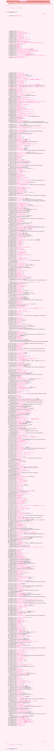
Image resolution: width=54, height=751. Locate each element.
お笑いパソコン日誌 (20, 332)
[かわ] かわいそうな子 (21, 180)
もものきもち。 (20, 659)
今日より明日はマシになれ (22, 675)
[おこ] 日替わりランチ (21, 598)
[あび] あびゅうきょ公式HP (22, 76)
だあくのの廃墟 (20, 565)
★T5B (18, 172)
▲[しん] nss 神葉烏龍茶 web (22, 593)
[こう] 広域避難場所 (20, 590)
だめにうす (19, 584)
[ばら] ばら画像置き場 (21, 184)
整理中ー (18, 573)
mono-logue (19, 614)
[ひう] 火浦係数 (20, 630)
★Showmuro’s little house (21, 696)
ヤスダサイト (19, 295)
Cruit (18, 269)
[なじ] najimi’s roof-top (21, 139)
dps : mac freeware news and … (22, 493)
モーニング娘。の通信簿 (21, 480)
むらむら (18, 451)
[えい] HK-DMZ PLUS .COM (22, 670)
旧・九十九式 (19, 695)
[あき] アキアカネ (20, 192)
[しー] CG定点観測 (20, 286)
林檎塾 (18, 46)
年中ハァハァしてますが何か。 (23, 381)
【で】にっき (19, 288)
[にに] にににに (20, 200)
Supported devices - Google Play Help (23, 48)
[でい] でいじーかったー (21, 393)
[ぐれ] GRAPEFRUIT (21, 560)
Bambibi (18, 302)
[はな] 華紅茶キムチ (20, 266)
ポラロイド (19, 488)
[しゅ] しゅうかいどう (21, 390)
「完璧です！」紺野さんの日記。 (23, 640)
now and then (19, 77)
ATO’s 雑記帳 (19, 38)
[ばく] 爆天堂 (19, 596)
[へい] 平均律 (19, 218)
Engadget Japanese (20, 333)
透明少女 (18, 15)
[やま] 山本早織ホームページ (22, 204)
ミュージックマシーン (21, 310)
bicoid (18, 534)
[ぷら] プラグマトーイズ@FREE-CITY (24, 92)
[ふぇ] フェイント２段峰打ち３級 (23, 605)
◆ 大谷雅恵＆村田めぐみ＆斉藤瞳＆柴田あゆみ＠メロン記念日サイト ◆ (30, 101)
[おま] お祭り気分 (20, 166)
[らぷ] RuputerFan (20, 108)
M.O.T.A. (18, 690)
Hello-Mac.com (19, 494)
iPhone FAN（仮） (20, 207)
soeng (18, 676)
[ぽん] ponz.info (20, 439)
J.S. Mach (18, 114)
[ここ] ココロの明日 (20, 717)
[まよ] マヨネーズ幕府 (21, 339)
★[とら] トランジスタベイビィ (23, 578)
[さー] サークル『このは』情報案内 (23, 54)
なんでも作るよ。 (20, 613)
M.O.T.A (18, 668)
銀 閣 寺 (18, 521)
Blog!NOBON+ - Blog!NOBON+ (22, 33)
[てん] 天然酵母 (20, 259)
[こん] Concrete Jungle (21, 688)
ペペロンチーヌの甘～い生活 (22, 508)
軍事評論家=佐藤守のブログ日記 (23, 187)
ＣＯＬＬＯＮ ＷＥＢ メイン (22, 94)
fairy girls (18, 314)
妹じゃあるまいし (20, 723)
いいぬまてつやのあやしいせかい (23, 53)
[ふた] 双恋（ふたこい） (21, 232)
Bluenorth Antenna (7, 5)
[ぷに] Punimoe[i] (20, 315)
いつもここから (20, 371)
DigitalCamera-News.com (21, 285)
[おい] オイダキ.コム (21, 145)
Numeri (18, 608)
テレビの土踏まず (20, 479)
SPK (17, 392)
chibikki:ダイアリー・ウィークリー (23, 443)
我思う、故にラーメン (21, 477)
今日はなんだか (20, 724)
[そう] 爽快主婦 (20, 329)
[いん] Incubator (20, 536)
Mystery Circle (19, 669)
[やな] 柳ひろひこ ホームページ (23, 577)
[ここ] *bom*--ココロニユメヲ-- (23, 458)
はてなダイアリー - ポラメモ (22, 454)
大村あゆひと (19, 377)
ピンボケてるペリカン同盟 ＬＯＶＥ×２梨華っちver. (27, 437)
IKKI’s (18, 592)
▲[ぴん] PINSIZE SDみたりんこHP (23, 378)
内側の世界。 (19, 273)
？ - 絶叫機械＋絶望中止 (21, 252)
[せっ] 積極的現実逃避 (21, 413)
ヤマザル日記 (19, 386)
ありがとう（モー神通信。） (22, 500)
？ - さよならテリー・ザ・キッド (23, 134)
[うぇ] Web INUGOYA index (22, 235)
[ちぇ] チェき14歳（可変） (22, 429)
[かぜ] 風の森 (19, 231)
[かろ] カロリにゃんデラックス (23, 260)
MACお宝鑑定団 (20, 220)
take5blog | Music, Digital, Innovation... (24, 115)
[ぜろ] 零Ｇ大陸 (20, 655)
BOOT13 (18, 610)
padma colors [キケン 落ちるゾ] (23, 39)
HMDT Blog (19, 653)
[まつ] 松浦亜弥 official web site (22, 171)
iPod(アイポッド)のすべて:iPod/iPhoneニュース (26, 410)
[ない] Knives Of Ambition (21, 209)
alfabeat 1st (19, 555)
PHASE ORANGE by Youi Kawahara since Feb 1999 (26, 466)
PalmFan (18, 45)
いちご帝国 (19, 169)
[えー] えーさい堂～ (20, 572)
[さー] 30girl (19, 583)
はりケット (19, 663)
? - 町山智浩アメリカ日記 (21, 370)
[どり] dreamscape (20, 124)
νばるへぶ (19, 322)
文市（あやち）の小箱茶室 (22, 104)
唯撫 (18, 463)
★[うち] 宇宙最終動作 (21, 388)
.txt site (18, 245)
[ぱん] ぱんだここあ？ (21, 447)
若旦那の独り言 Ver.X (21, 441)
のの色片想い (19, 622)
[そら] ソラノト (20, 600)
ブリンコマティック (20, 442)
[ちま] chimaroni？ (20, 581)
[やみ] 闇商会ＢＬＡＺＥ (21, 422)
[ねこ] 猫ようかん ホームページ (23, 116)
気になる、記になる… (21, 80)
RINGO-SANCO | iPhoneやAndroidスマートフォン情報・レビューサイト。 (31, 547)
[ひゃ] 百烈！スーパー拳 (21, 606)
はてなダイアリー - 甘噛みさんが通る (24, 452)
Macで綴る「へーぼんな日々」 (22, 311)
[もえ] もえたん (20, 222)
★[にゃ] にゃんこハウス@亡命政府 (23, 182)
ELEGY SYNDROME (21, 502)
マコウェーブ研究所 (20, 501)
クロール (18, 256)
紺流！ (18, 395)
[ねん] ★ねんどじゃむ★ (21, 211)
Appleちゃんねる (20, 40)
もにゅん (18, 679)
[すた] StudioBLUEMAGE (22, 580)
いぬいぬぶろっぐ (20, 253)
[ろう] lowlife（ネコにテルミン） (23, 424)
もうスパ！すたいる (20, 625)
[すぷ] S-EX (19, 159)
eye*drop (18, 623)
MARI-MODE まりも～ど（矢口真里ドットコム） (26, 225)
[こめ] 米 (18, 335)
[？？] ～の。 (19, 389)
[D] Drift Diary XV (20, 174)
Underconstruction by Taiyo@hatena (23, 254)
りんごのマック (20, 434)
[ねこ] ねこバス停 (20, 405)
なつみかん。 (19, 516)
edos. (18, 609)
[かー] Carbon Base (20, 95)
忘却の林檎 (19, 157)
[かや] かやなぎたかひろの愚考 (23, 239)
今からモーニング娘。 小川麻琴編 (23, 636)
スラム (18, 667)
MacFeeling (19, 36)
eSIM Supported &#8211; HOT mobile (24, 52)
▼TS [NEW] (19, 554)
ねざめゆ (18, 300)
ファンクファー (20, 213)
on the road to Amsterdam (21, 270)
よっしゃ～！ (19, 197)
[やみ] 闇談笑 (19, 423)
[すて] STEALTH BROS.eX (22, 350)
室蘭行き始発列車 (20, 557)
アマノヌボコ (19, 637)
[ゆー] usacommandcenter (21, 356)
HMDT (18, 551)
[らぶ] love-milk (20, 296)
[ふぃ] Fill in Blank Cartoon (22, 282)
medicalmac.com (20, 345)
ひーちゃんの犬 (20, 462)
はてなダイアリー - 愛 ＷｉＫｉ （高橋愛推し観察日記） (28, 418)
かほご (18, 677)
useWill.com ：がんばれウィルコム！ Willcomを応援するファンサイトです (31, 308)
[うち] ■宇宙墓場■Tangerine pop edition (24, 490)
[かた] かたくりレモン (21, 430)
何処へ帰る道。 (20, 692)
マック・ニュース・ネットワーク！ (23, 181)
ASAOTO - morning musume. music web (24, 681)
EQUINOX (19, 643)
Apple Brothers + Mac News (22, 553)
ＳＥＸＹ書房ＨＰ (20, 607)
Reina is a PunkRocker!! (21, 120)
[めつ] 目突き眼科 (20, 709)
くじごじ (18, 504)
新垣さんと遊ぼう (20, 654)
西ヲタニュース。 (20, 317)
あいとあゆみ (19, 138)
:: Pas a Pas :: (19, 262)
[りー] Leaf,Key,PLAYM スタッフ (23, 710)
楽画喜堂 (18, 44)
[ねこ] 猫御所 (19, 594)
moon (18, 331)
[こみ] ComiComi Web (21, 344)
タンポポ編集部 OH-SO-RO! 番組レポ (24, 705)
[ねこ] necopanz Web (20, 595)
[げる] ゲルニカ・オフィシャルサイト (24, 144)
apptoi (18, 135)
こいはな (18, 170)
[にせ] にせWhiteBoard (21, 707)
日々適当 (18, 156)
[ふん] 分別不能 (20, 85)
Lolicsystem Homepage (21, 202)
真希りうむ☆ (19, 248)
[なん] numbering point (21, 615)
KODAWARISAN (20, 81)
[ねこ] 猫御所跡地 (20, 562)
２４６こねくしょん (20, 481)
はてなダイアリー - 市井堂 (22, 78)
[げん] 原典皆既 (20, 427)
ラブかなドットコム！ (21, 164)
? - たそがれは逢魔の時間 (21, 359)
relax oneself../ (19, 465)
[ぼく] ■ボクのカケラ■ (21, 713)
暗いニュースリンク (20, 492)
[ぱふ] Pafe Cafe (20, 334)
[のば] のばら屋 (20, 634)
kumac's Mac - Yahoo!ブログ (22, 507)
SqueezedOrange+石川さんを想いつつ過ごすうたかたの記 (28, 599)
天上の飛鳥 (19, 349)
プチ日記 (18, 426)
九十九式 (18, 496)
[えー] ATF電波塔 (20, 407)
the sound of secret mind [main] (22, 470)
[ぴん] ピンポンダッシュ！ (22, 379)
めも (18, 146)
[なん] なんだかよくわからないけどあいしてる (25, 641)
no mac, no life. (19, 272)
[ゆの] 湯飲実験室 (20, 297)
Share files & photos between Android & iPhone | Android (27, 102)
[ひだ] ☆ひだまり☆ (20, 485)
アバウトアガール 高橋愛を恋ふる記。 (24, 721)
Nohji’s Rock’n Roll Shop (21, 564)
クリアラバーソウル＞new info (22, 411)
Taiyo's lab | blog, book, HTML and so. (24, 111)
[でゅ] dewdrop (19, 233)
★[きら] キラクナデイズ (21, 153)
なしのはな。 (19, 691)
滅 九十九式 (19, 360)
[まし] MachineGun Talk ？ (22, 611)
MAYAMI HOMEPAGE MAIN (22, 476)
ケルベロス (19, 179)
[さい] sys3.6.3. (19, 165)
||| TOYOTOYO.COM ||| (21, 214)
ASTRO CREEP (20, 461)
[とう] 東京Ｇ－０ (20, 290)
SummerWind (19, 221)
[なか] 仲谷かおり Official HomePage (23, 276)
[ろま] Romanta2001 (20, 264)
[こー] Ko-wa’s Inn (20, 527)
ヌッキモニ (19, 657)
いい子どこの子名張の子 (21, 680)
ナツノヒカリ (19, 271)
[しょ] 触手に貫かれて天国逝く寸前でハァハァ (25, 700)
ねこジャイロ (19, 506)
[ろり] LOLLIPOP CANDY (22, 229)
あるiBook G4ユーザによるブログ (23, 412)
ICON (18, 100)
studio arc (18, 471)
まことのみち (19, 725)
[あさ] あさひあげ (20, 191)
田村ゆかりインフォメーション (23, 672)
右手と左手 (19, 486)
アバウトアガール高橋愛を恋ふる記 (23, 722)
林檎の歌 (18, 176)
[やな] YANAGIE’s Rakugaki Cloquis (23, 664)
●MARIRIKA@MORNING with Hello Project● (25, 99)
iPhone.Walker (19, 291)
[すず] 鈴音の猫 (20, 517)
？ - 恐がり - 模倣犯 (20, 357)
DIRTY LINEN (19, 93)
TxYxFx (18, 624)
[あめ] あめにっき (20, 645)
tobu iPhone (19, 219)
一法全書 (18, 376)
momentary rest (19, 678)
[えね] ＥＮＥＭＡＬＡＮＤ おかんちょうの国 (25, 566)
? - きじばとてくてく (21, 355)
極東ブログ (19, 91)
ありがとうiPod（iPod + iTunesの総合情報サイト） (26, 49)
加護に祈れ (19, 489)
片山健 (18, 284)
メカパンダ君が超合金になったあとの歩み (25, 113)
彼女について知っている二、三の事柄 (24, 601)
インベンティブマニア (21, 531)
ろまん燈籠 (19, 619)
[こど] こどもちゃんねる (21, 519)
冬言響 (18, 105)
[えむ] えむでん (20, 647)
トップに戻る (11, 744)
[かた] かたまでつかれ (21, 432)
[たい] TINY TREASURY (21, 215)
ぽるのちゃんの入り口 (21, 570)
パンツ (18, 255)
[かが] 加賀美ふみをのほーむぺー (23, 387)
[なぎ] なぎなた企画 (20, 343)
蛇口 (18, 158)
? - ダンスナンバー (20, 237)
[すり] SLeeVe (19, 323)
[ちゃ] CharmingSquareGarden (22, 711)
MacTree (18, 535)
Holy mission (19, 475)
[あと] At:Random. (20, 706)
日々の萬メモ (19, 72)
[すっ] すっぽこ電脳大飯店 (22, 567)
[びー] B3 (18, 125)
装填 (18, 511)
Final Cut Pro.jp (20, 90)
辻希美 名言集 (19, 495)
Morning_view (19, 478)
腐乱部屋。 (19, 98)
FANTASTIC (19, 313)
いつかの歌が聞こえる (21, 658)
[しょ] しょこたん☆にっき (22, 152)
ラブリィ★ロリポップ (21, 126)
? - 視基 (18, 119)
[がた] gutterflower (20, 514)
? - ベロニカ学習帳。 (21, 82)
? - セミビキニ (19, 450)
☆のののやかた (20, 541)
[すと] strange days (20, 149)
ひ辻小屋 (18, 646)
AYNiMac (18, 338)
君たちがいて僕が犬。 (21, 57)
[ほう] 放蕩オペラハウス (21, 89)
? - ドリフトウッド (20, 250)
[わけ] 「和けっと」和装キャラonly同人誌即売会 (26, 532)
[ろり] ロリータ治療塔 (21, 469)
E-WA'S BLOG (19, 347)
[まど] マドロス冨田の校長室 (22, 715)
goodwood (19, 539)
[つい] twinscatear (20, 150)
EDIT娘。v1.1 (19, 307)
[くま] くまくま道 (20, 665)
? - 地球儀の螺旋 (20, 525)
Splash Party (19, 289)
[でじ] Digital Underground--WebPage (24, 303)
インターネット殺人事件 (21, 652)
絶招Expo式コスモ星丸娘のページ (23, 372)
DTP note (18, 588)
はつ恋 (18, 482)
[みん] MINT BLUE (20, 293)
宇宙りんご (19, 224)
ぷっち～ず (19, 320)
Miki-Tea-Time (19, 524)
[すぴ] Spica (19, 529)
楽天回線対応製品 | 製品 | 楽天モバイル (24, 109)
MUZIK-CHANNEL (20, 556)
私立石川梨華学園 (20, 118)
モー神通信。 (19, 396)
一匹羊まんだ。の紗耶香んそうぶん (23, 720)
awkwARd (19, 397)
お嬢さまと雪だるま (20, 503)
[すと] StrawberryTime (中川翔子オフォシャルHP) (26, 398)
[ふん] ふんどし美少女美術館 (22, 97)
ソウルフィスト (20, 453)
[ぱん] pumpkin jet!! (20, 348)
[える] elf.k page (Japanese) (22, 576)
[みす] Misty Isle (20, 585)
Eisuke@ (18, 173)
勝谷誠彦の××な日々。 (21, 621)
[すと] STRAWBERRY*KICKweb (23, 537)
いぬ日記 (18, 103)
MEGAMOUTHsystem (21, 319)
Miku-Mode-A (19, 627)
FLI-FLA (18, 474)
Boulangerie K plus (20, 336)
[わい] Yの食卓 (19, 693)
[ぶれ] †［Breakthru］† (21, 155)
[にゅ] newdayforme (20, 195)
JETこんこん (19, 704)
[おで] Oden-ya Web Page (21, 363)
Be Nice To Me (19, 571)
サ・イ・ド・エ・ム (20, 697)
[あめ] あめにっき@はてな (22, 449)
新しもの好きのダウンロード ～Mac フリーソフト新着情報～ (29, 84)
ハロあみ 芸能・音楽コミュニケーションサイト (26, 649)
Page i (18, 217)
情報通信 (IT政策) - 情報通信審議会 (23, 41)
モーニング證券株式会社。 (22, 644)
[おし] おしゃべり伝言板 (21, 421)
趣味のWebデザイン (20, 526)
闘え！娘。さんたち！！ (21, 274)
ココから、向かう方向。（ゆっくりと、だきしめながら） (28, 400)
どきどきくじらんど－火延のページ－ (24, 518)
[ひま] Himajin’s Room (21, 558)
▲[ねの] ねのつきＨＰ (21, 168)
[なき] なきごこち (20, 226)
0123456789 (19, 671)
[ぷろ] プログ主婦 (20, 448)
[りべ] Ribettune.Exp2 (21, 198)
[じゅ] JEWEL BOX (20, 352)
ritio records (19, 618)
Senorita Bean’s (19, 287)
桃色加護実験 (19, 460)
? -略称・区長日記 (20, 249)
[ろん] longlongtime (20, 374)
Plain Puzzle (19, 540)
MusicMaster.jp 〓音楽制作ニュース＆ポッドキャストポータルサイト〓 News (31, 127)
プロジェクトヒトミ (21, 499)
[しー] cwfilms (19, 83)
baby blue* (19, 136)
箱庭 (18, 415)
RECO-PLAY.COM (20, 512)
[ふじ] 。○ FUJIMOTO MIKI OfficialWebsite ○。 (26, 143)
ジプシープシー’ (20, 186)
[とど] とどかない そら (21, 515)
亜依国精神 (19, 337)
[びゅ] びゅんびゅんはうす (22, 513)
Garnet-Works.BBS (20, 660)
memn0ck (18, 110)
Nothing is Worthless (20, 620)
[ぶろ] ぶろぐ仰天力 (20, 292)
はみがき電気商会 (20, 236)
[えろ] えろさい (20, 132)
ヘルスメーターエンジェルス (22, 194)
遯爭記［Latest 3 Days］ (21, 417)
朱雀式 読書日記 (20, 208)
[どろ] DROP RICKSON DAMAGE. (23, 408)
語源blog (18, 346)
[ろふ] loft (18, 112)
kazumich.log (19, 35)
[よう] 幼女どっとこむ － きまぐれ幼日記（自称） (26, 358)
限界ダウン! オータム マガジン (22, 183)
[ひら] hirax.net (19, 188)
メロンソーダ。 (20, 251)
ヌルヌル (18, 312)
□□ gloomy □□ (19, 137)
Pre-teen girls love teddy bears (22, 142)
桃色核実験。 (19, 438)
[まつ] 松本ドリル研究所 (21, 628)
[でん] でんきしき (20, 638)
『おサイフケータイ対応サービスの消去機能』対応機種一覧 (28, 79)
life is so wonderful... (20, 635)
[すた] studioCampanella (21, 129)
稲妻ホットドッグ (20, 464)
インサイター (19, 549)
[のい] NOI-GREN (20, 121)
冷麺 (18, 579)
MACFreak (19, 550)
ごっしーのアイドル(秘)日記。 (22, 699)
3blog (18, 154)
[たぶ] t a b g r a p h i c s (21, 277)
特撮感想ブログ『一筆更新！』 (23, 140)
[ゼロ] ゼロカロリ (20, 467)
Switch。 (18, 487)
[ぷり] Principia (20, 472)
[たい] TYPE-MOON (21, 263)
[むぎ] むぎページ (20, 365)
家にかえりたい (20, 444)
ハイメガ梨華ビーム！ (21, 34)
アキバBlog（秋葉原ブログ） (22, 37)
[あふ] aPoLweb (20, 299)
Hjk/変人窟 (19, 47)
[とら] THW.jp (19, 141)
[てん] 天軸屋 (19, 698)
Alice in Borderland (20, 530)
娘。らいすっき (20, 626)
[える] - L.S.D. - (20, 199)
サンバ (18, 661)
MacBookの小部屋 (20, 175)
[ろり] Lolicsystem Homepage (22, 203)
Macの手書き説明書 (20, 362)
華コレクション (20, 238)
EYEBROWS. (19, 391)
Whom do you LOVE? (21, 416)
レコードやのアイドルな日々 (22, 656)
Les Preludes (19, 318)
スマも (18, 268)
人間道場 (18, 321)
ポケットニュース (20, 589)
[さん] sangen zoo (20, 533)
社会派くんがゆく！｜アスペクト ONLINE (25, 569)
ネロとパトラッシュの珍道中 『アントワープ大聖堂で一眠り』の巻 (30, 505)
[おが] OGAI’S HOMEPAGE (22, 617)
